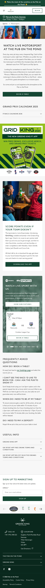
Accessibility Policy (8, 580)
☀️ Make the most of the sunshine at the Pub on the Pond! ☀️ (22, 3)
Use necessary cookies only (22, 331)
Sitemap (5, 584)
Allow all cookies (22, 324)
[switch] (40, 296)
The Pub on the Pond (12, 556)
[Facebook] (4, 569)
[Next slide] (37, 346)
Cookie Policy (20, 580)
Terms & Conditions (15, 584)
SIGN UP (22, 499)
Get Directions (26, 549)
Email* (5, 488)
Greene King (8, 562)
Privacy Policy (30, 580)
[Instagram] (9, 569)
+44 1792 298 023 (11, 535)
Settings (35, 318)
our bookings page (24, 370)
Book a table (22, 94)
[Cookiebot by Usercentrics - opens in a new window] (33, 254)
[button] (12, 346)
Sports (5, 24)
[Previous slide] (8, 346)
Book (37, 10)
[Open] (4, 10)
